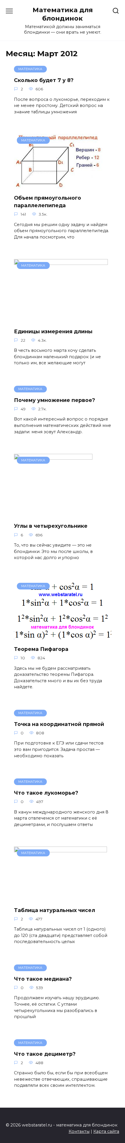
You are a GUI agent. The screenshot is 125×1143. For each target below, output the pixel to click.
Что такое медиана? (43, 979)
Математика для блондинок (63, 14)
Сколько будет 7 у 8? (44, 80)
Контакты (79, 1131)
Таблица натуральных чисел (54, 910)
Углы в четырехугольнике (51, 526)
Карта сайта (106, 1131)
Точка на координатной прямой (59, 724)
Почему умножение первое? (54, 400)
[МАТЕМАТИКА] (58, 185)
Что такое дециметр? (45, 1054)
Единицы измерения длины (53, 331)
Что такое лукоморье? (46, 793)
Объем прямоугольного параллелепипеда (47, 201)
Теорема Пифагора (41, 649)
